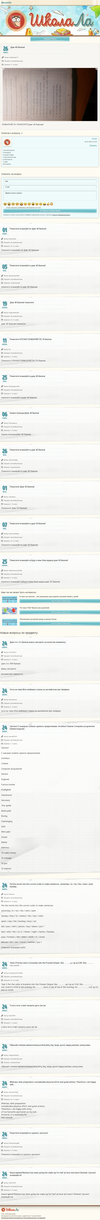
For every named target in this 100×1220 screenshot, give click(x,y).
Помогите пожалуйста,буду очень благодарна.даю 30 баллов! (39, 560)
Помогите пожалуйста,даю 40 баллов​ (27, 376)
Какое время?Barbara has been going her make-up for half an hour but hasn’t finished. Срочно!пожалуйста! (53, 1174)
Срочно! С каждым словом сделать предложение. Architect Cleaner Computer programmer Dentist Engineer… (52, 727)
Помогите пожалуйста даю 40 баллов (27, 450)
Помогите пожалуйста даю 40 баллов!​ (28, 265)
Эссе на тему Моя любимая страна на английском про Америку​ (39, 689)
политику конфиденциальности (61, 215)
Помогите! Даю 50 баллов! (22, 487)
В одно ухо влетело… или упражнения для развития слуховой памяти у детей (49, 596)
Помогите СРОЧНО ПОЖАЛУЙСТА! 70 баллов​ (30, 339)
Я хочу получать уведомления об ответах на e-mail (23, 208)
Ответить (93, 145)
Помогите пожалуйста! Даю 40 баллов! (28, 229)
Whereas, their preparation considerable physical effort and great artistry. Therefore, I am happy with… (53, 1083)
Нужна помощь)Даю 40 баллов (24, 413)
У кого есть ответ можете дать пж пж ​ (28, 1005)
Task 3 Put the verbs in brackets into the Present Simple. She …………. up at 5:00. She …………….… (52, 964)
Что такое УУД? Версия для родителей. (35, 608)
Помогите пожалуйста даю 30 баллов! (28, 523)
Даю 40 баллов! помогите (22, 302)
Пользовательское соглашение (34, 1218)
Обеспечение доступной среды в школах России (38, 619)
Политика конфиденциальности (12, 1218)
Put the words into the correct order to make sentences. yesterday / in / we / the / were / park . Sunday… (52, 885)
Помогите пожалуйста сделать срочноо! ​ (29, 1133)
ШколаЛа (6, 2)
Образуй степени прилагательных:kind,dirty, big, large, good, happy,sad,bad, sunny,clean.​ (50, 1045)
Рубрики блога (50, 39)
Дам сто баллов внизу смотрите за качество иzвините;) (38, 642)
